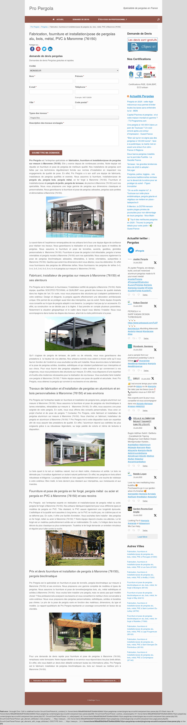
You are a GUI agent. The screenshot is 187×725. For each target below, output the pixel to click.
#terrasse (148, 403)
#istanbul (139, 458)
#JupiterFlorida (134, 290)
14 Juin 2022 (137, 262)
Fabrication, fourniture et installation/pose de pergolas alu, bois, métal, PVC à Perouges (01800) (142, 554)
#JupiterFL (147, 290)
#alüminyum (144, 444)
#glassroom (144, 523)
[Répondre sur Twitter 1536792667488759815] (129, 338)
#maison (132, 406)
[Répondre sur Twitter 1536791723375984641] (129, 410)
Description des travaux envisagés (46, 123)
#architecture (134, 328)
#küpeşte (132, 447)
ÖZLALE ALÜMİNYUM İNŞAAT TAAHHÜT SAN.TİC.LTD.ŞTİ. (144, 421)
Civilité (32, 66)
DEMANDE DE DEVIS (81, 19)
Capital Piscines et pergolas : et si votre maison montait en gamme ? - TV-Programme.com (142, 117)
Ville (32, 102)
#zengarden (133, 493)
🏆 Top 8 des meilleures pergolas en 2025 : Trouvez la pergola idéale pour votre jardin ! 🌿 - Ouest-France (142, 224)
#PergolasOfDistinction (138, 282)
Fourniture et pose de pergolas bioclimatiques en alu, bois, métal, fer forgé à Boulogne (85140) (142, 585)
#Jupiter (141, 287)
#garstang (142, 363)
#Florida (149, 287)
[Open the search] (158, 19)
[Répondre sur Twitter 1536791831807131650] (129, 370)
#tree (130, 334)
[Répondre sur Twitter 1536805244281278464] (129, 295)
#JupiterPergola (135, 279)
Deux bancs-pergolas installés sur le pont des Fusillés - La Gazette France (141, 157)
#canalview (144, 360)
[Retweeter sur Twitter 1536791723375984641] (134, 410)
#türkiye (150, 455)
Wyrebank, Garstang (143, 346)
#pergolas (132, 287)
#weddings (133, 363)
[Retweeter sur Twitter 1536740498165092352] (134, 501)
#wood (139, 331)
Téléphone (81, 87)
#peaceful (152, 496)
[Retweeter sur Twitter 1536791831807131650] (134, 370)
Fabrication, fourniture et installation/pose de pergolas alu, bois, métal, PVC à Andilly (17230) (141, 575)
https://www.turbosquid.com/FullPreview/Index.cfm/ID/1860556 (156, 322)
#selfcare (132, 496)
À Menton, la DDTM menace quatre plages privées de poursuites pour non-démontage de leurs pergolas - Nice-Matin (141, 211)
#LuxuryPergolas (135, 284)
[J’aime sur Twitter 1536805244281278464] (139, 295)
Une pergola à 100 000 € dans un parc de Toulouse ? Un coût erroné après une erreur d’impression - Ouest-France (142, 129)
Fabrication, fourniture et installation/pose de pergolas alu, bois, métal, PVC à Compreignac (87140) (140, 656)
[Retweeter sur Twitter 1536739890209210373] (134, 530)
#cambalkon (133, 444)
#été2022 (140, 406)
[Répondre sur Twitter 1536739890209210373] (129, 530)
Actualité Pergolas (142, 96)
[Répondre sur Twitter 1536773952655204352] (129, 466)
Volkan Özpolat (140, 302)
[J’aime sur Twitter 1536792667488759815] (140, 338)
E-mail (33, 87)
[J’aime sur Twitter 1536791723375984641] (139, 410)
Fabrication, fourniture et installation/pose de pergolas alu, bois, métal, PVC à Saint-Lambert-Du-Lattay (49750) (142, 607)
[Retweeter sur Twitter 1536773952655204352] (134, 466)
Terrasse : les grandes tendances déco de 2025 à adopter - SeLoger (142, 167)
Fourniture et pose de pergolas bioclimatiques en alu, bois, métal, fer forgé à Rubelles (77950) (142, 619)
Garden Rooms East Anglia (143, 510)
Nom (32, 76)
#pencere (141, 447)
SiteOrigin (92, 700)
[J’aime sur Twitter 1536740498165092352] (139, 501)
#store (139, 386)
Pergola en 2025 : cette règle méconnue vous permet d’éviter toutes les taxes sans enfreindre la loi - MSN (141, 106)
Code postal (81, 102)
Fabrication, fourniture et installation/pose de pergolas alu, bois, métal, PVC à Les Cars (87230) (142, 564)
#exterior (132, 331)
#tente (149, 450)
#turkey (131, 458)
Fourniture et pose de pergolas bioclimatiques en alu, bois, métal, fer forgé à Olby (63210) (142, 595)
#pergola (148, 284)
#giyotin (142, 455)
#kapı (148, 447)
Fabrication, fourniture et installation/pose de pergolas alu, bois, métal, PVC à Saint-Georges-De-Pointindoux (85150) (142, 643)
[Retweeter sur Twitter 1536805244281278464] (134, 295)
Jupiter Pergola (140, 259)
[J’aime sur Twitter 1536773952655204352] (139, 466)
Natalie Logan (140, 473)
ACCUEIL (60, 19)
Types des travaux (38, 113)
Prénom (79, 76)
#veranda (132, 523)
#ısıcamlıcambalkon (137, 461)
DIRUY (136, 378)
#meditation (142, 496)
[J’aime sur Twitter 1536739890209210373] (139, 530)
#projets (140, 403)
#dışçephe (132, 450)
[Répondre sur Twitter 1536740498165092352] (129, 501)
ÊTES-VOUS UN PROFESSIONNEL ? (112, 19)
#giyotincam (133, 455)
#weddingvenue (135, 366)
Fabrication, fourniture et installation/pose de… (48, 681)
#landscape (148, 331)
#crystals (152, 493)
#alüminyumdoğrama (137, 453)
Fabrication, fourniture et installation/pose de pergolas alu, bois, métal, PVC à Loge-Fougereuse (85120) (142, 630)
